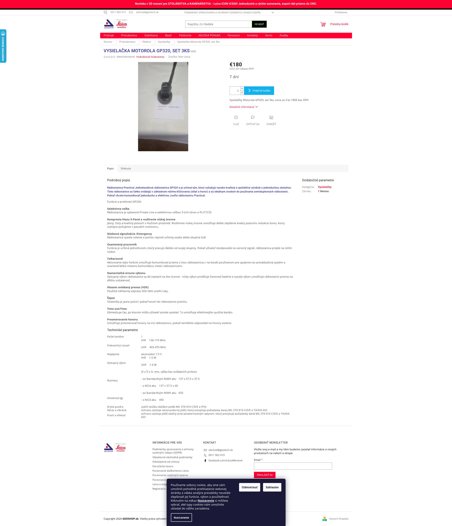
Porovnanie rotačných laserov (170, 475)
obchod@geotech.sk (221, 450)
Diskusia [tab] (126, 168)
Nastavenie (206, 501)
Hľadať (259, 24)
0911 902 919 (217, 455)
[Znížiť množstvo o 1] (242, 93)
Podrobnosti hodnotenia (150, 56)
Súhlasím (272, 487)
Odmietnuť (250, 487)
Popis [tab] (110, 168)
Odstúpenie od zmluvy (166, 461)
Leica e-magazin (162, 484)
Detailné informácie (242, 107)
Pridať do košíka (261, 90)
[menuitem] (108, 35)
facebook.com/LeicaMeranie (225, 460)
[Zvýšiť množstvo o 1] (242, 89)
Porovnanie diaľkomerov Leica (171, 471)
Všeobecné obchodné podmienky (173, 457)
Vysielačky (324, 187)
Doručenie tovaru (163, 466)
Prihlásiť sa (265, 475)
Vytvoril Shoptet (338, 518)
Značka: (179, 56)
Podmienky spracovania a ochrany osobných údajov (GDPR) (222, 12)
